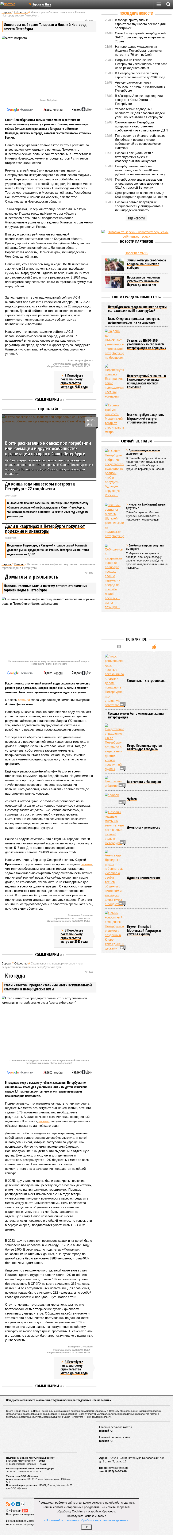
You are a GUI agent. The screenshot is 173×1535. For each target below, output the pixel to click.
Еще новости (136, 218)
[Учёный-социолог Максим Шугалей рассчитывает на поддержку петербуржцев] (114, 520)
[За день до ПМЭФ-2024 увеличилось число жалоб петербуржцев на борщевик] (114, 344)
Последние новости (136, 13)
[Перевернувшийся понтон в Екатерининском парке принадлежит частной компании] (114, 381)
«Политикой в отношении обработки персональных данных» (86, 1520)
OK (87, 1527)
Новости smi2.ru (136, 253)
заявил (86, 864)
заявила (24, 700)
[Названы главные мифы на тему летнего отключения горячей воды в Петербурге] (114, 827)
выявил (44, 1121)
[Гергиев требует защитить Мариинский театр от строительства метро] (114, 418)
